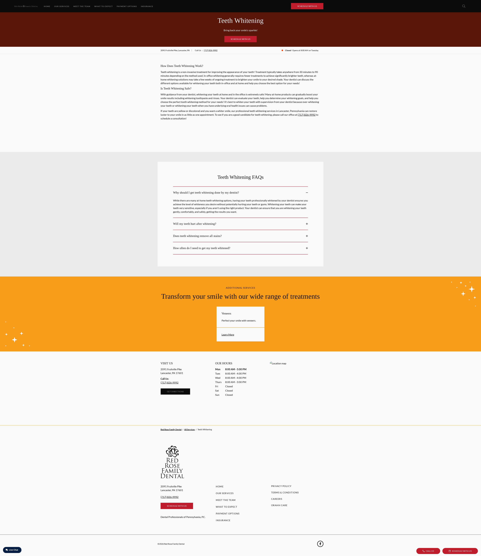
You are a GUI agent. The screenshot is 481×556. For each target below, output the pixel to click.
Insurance (147, 6)
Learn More (228, 334)
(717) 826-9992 (210, 50)
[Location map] (295, 388)
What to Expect (103, 6)
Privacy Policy (281, 486)
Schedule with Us (307, 6)
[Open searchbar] (464, 6)
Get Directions (175, 391)
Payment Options (127, 6)
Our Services (61, 6)
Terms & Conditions (285, 492)
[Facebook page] (320, 544)
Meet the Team (81, 6)
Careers (276, 498)
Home (47, 6)
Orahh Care (279, 505)
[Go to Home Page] (26, 6)
